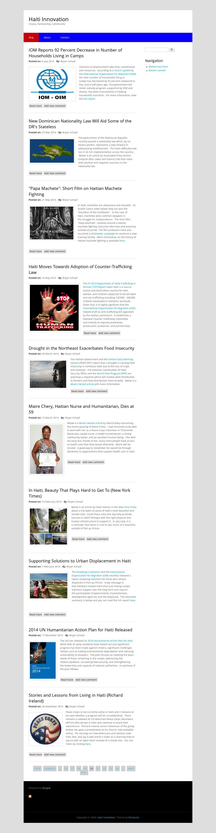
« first (37, 768)
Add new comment (54, 105)
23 (111, 768)
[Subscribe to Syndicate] (30, 796)
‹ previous (49, 768)
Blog (31, 37)
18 (78, 768)
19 (85, 768)
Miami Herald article (82, 384)
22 (104, 768)
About (47, 37)
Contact (65, 37)
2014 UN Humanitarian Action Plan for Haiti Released (80, 629)
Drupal (46, 788)
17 (72, 768)
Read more (36, 105)
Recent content (157, 70)
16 (66, 768)
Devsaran (133, 817)
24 (117, 768)
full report (89, 98)
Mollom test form (158, 66)
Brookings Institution (88, 572)
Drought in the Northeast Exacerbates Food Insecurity (81, 348)
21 (98, 768)
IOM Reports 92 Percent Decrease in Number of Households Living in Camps (75, 52)
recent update (122, 70)
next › (131, 768)
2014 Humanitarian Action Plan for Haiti (110, 640)
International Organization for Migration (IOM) (110, 74)
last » (84, 772)
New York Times (127, 507)
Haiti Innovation (49, 19)
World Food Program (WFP (111, 373)
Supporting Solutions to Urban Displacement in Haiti (80, 561)
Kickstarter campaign (103, 233)
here (122, 240)
